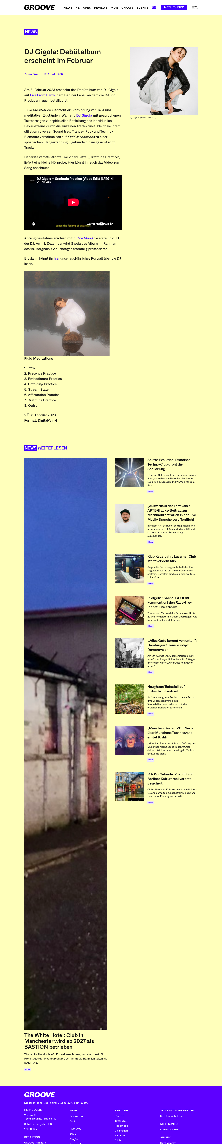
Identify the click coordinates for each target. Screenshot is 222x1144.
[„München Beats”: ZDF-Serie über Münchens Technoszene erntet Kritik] (129, 740)
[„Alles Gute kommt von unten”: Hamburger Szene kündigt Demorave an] (129, 653)
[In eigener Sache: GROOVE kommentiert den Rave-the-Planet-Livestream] (129, 610)
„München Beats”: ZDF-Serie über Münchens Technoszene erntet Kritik (170, 733)
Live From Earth (42, 95)
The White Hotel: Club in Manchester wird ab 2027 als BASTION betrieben (59, 1041)
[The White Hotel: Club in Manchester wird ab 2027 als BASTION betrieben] (65, 744)
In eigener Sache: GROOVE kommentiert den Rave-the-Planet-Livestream (169, 603)
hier (56, 258)
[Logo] (39, 7)
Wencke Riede (31, 74)
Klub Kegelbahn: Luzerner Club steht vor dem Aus (171, 558)
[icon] (195, 8)
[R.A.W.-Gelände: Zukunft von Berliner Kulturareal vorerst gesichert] (129, 786)
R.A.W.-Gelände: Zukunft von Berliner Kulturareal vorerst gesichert (170, 779)
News (31, 32)
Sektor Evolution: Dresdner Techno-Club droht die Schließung (168, 464)
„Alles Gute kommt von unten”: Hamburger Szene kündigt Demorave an (172, 645)
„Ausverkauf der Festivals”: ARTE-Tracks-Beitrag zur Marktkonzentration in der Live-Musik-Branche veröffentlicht (172, 512)
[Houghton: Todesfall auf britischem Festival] (129, 699)
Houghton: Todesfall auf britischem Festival (165, 689)
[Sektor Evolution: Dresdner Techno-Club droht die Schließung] (129, 472)
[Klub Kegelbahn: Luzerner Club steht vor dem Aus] (129, 568)
